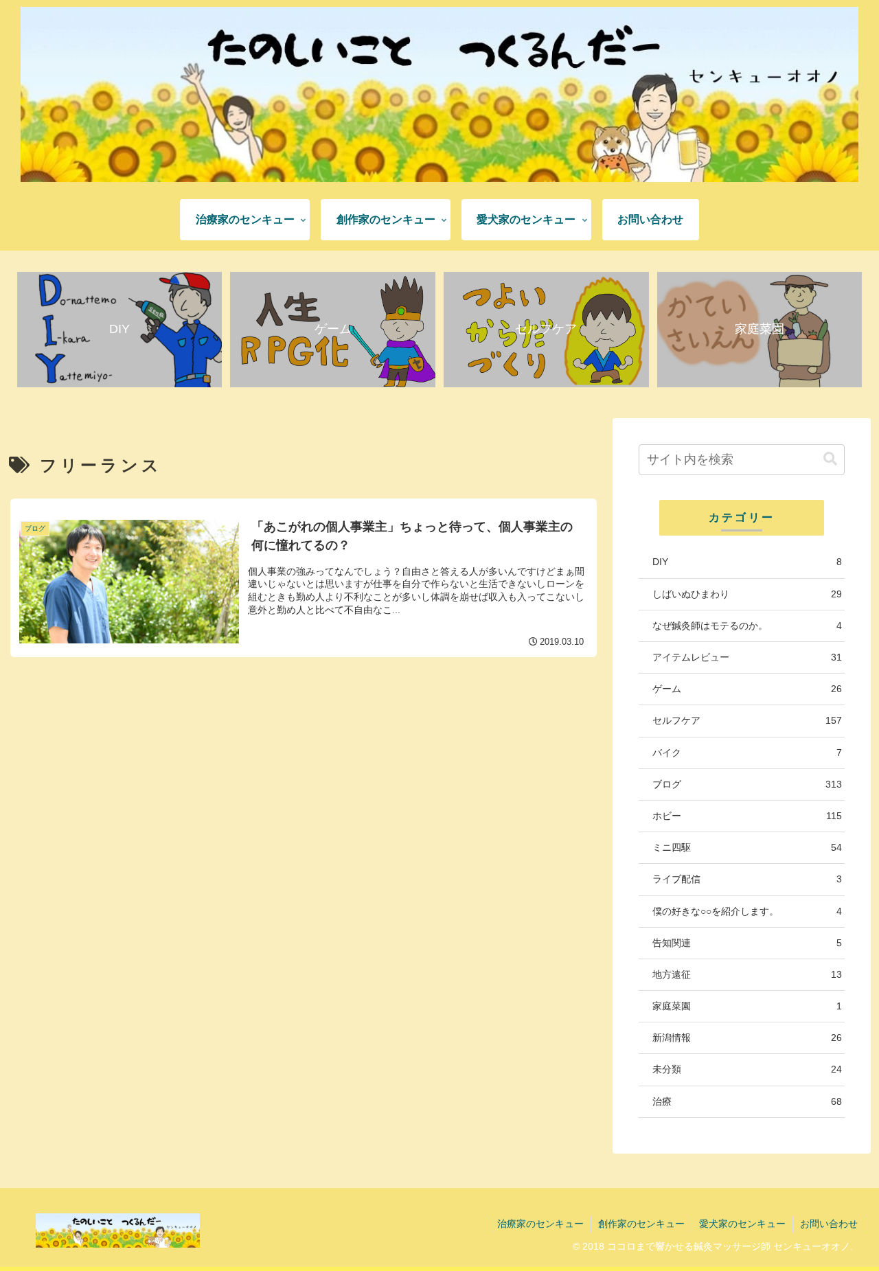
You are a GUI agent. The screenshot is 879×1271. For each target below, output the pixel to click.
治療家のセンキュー (540, 1223)
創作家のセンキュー (641, 1223)
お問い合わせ (829, 1223)
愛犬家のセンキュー (742, 1223)
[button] (830, 459)
